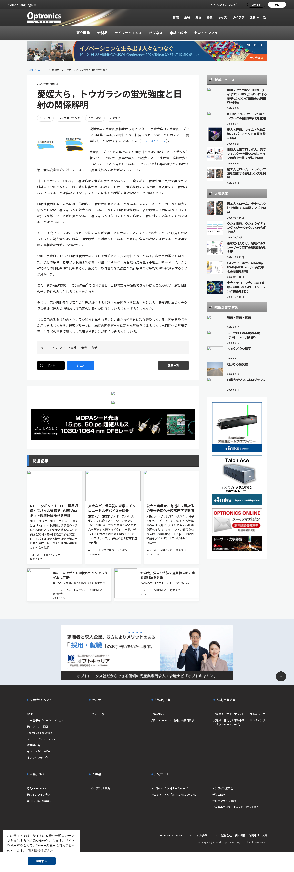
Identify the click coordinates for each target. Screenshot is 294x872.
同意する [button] (41, 861)
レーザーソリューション (41, 739)
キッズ (222, 17)
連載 (253, 17)
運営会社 (226, 835)
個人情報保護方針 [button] (40, 850)
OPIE (30, 714)
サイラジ (238, 17)
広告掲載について (207, 835)
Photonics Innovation (39, 733)
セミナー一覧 (97, 714)
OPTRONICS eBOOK (39, 801)
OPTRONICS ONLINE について (176, 835)
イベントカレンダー (226, 5)
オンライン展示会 (37, 757)
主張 (187, 17)
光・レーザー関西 (37, 726)
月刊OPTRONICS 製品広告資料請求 (172, 720)
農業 (94, 348)
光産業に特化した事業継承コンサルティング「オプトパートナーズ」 (239, 722)
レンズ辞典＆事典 (99, 788)
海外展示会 (33, 745)
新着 (176, 17)
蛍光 (84, 348)
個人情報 (240, 835)
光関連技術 (95, 118)
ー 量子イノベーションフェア (45, 720)
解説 (198, 17)
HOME (30, 69)
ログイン (256, 4)
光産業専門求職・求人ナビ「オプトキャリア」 (240, 714)
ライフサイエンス (69, 118)
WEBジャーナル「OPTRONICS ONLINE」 (174, 794)
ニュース (43, 69)
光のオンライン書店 (38, 794)
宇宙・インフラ (51, 554)
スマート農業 (68, 348)
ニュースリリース (153, 140)
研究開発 (115, 118)
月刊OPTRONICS (36, 788)
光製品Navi (157, 714)
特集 (210, 17)
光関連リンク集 (258, 835)
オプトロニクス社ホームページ (169, 788)
